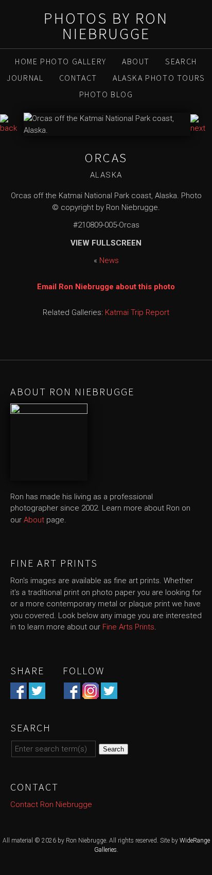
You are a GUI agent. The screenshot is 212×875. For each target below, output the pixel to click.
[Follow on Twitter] (109, 692)
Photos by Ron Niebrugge (106, 25)
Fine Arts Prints (128, 627)
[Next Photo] (201, 128)
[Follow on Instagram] (90, 692)
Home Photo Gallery (61, 61)
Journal (25, 78)
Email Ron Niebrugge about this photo (106, 286)
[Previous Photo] (12, 128)
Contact (78, 78)
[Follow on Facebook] (72, 692)
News (109, 260)
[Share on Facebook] (18, 692)
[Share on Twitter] (37, 692)
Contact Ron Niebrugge (51, 804)
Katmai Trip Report (137, 312)
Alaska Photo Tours (159, 78)
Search (181, 61)
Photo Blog (106, 94)
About (136, 61)
